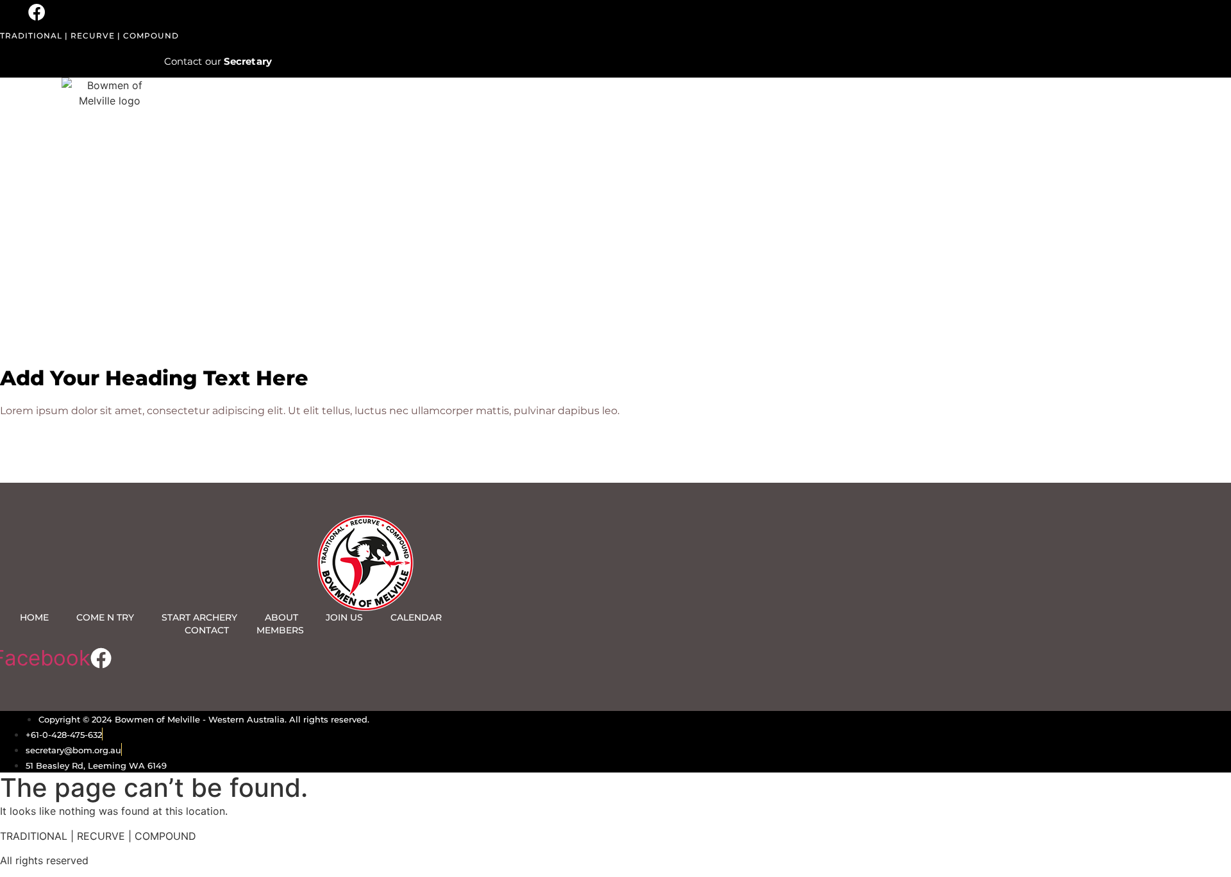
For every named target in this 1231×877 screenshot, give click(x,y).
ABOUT (281, 617)
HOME (34, 617)
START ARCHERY (199, 617)
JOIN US (344, 617)
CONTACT (207, 630)
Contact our (218, 61)
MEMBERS (280, 630)
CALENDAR (416, 617)
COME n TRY (105, 617)
